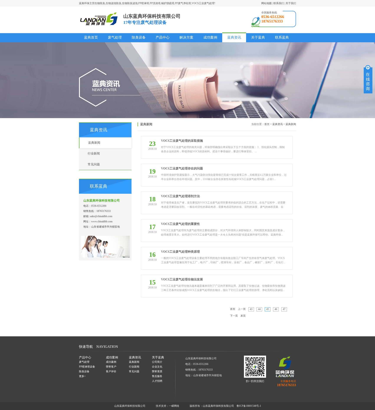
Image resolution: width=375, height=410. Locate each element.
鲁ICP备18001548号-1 (249, 405)
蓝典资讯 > (278, 124)
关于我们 (291, 3)
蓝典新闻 (291, 124)
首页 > (268, 124)
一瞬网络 (174, 405)
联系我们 (278, 3)
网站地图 (266, 3)
